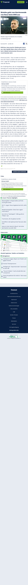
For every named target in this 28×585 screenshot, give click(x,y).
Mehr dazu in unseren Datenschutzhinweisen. (17, 196)
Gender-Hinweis (14, 315)
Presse (14, 318)
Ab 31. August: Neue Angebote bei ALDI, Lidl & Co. (14, 206)
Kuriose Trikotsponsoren (9, 263)
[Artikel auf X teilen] (26, 43)
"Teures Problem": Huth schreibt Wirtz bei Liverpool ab (14, 272)
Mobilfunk (21, 2)
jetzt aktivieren (7, 92)
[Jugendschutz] (14, 336)
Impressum (14, 299)
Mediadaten (14, 321)
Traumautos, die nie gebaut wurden (11, 219)
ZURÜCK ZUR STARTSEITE (19, 172)
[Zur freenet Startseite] (5, 1)
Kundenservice (14, 293)
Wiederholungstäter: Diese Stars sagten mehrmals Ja (12, 210)
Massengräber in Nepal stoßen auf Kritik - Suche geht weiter (13, 201)
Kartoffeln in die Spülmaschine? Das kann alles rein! (14, 222)
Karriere (14, 324)
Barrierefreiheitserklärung (14, 296)
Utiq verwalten (14, 308)
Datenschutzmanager (14, 305)
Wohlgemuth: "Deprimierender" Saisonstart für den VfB (14, 267)
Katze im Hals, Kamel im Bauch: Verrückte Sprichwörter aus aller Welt (13, 227)
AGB (14, 311)
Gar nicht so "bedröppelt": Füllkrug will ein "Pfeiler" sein (13, 215)
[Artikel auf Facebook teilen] (24, 43)
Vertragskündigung (14, 327)
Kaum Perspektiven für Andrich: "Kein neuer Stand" (15, 276)
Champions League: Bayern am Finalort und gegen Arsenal (14, 259)
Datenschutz (14, 302)
